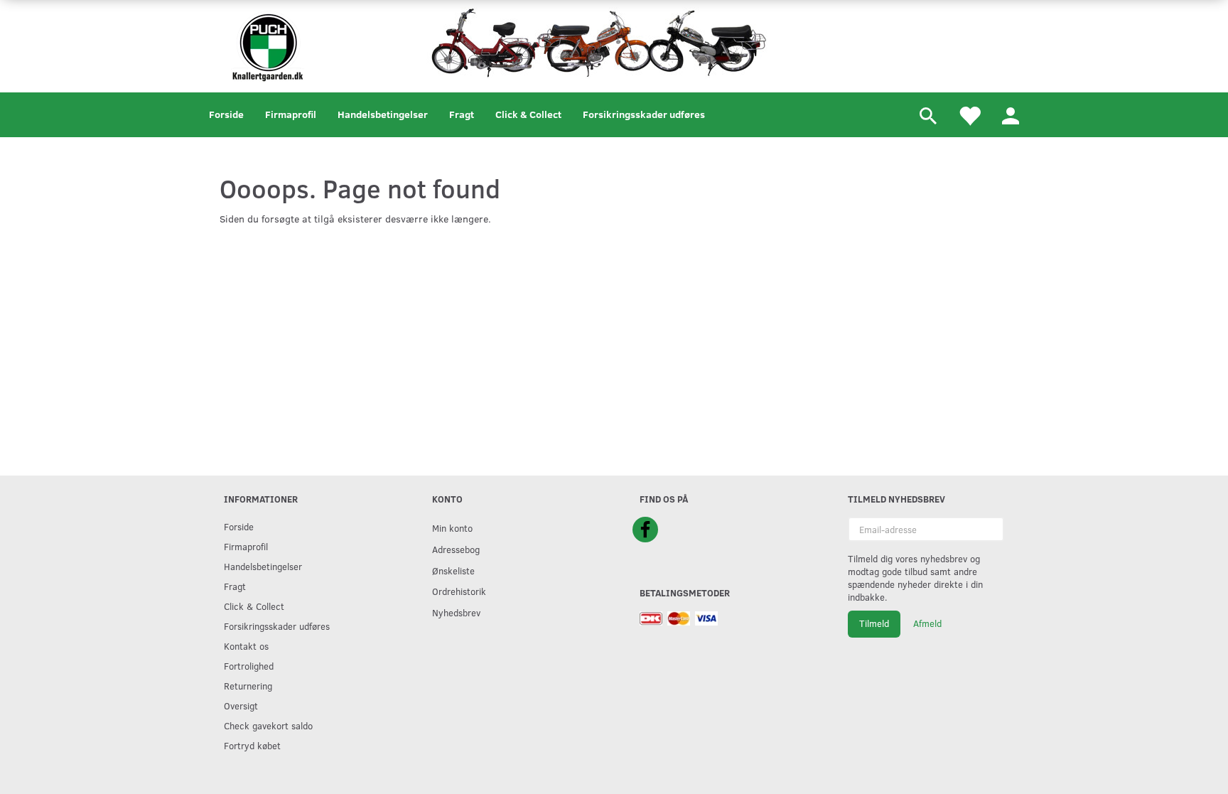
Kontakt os (246, 646)
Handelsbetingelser (383, 114)
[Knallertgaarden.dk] (267, 44)
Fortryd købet (252, 745)
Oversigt (241, 705)
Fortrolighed (249, 666)
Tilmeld (874, 623)
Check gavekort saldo (268, 725)
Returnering (248, 686)
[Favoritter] (969, 114)
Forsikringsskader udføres (644, 114)
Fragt (461, 114)
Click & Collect (528, 114)
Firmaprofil (290, 114)
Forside (226, 114)
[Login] (1010, 114)
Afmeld (927, 623)
